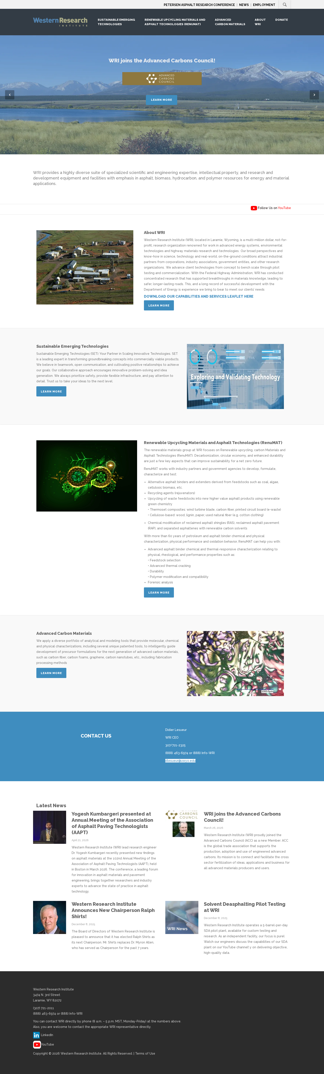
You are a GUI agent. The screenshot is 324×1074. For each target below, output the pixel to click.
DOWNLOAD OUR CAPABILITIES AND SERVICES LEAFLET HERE (198, 296)
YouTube (47, 1044)
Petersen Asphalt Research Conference (199, 5)
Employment (264, 5)
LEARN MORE (161, 99)
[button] (9, 94)
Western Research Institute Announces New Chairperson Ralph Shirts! (113, 910)
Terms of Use (145, 1053)
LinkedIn (47, 1035)
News (244, 5)
